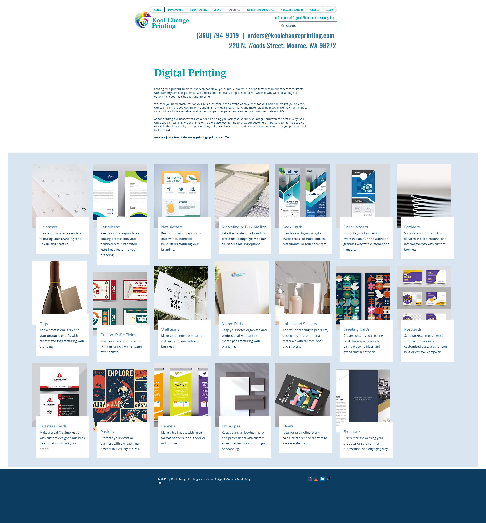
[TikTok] (329, 479)
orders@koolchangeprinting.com (291, 35)
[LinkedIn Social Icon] (322, 479)
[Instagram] (316, 479)
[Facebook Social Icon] (310, 479)
